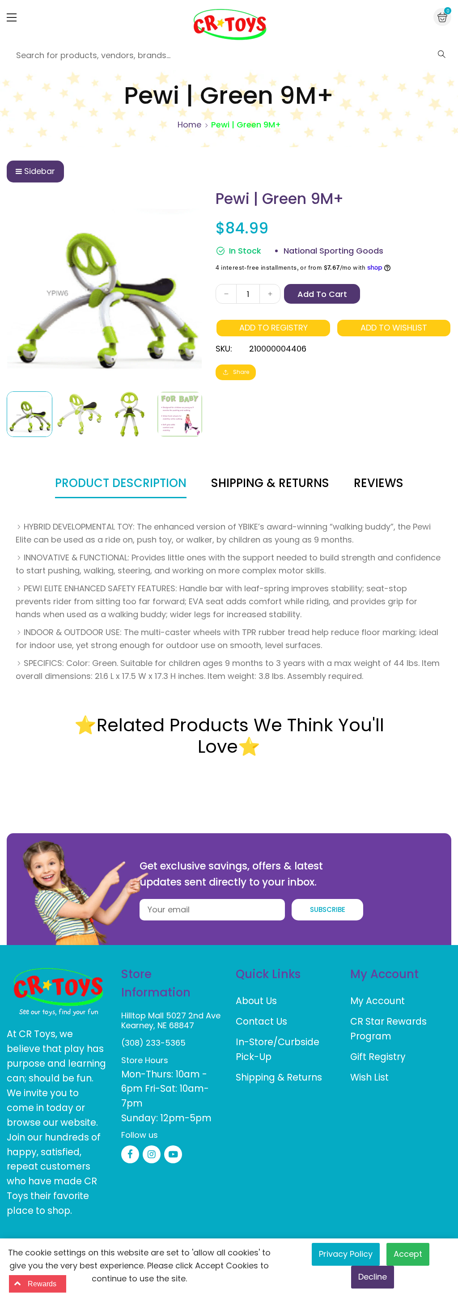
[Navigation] (12, 17)
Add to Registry (273, 327)
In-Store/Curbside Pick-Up (277, 1049)
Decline (372, 1276)
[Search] (441, 54)
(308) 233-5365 (153, 1042)
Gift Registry (378, 1056)
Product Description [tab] (121, 483)
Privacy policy (346, 1253)
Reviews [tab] (378, 483)
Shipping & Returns (279, 1077)
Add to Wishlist (393, 327)
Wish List (369, 1077)
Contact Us (261, 1021)
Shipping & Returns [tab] (270, 483)
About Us (256, 1000)
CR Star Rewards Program (388, 1029)
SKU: (224, 348)
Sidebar (39, 171)
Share (241, 372)
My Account (377, 1000)
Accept (408, 1253)
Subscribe (327, 909)
